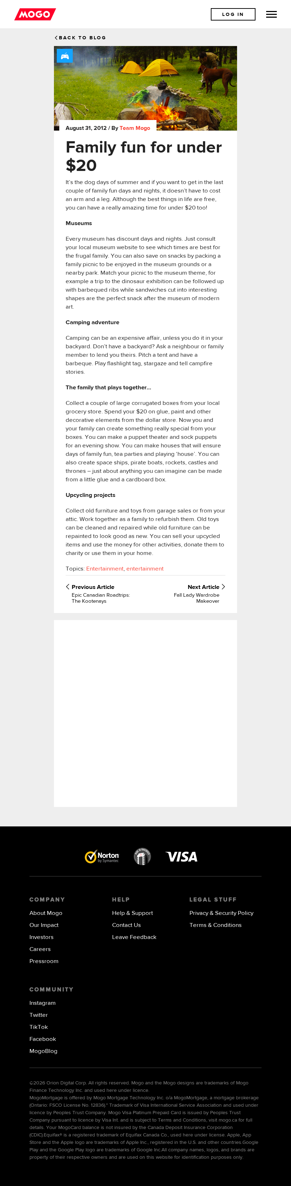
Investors (41, 937)
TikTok (38, 1027)
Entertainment (104, 569)
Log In (233, 14)
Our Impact (44, 925)
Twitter (38, 1015)
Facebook (42, 1039)
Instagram (42, 1003)
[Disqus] (146, 712)
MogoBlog (43, 1051)
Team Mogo (135, 128)
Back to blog (82, 37)
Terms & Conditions (216, 925)
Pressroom (44, 961)
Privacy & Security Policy (221, 913)
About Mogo (45, 913)
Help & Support (132, 913)
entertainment (145, 569)
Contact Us (126, 925)
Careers (40, 949)
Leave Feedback (134, 937)
